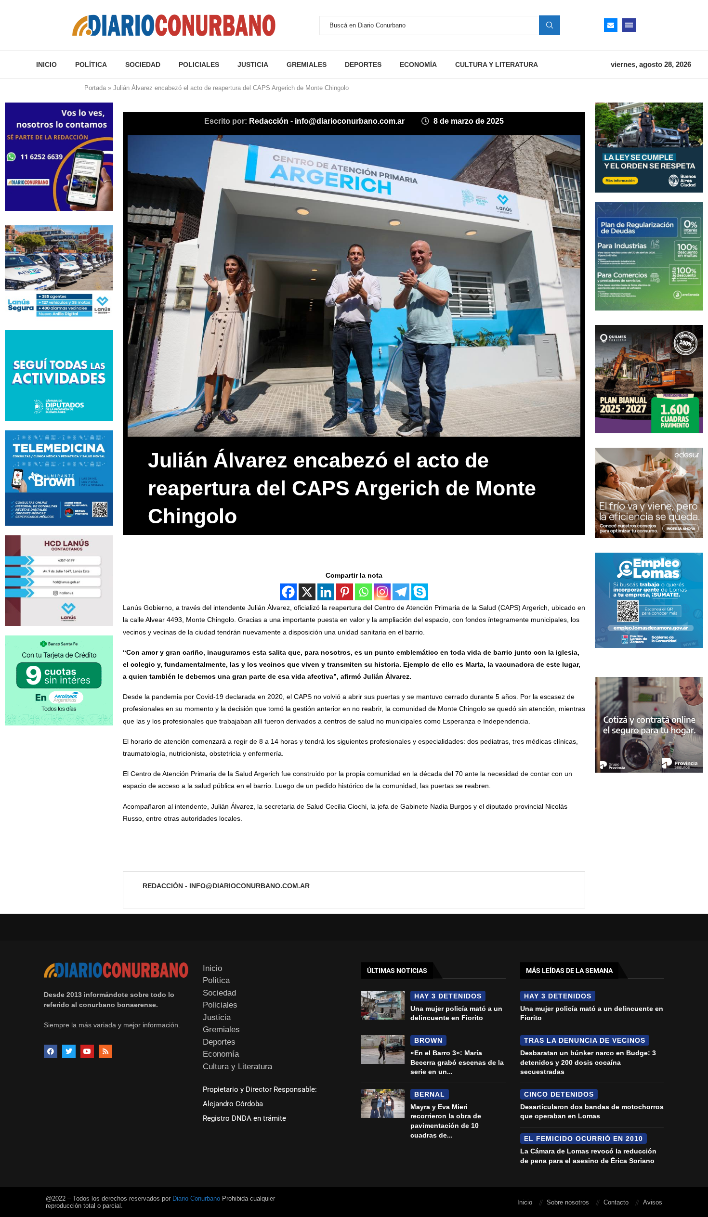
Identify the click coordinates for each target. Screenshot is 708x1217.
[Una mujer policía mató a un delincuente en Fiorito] (383, 1005)
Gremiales (307, 64)
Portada (95, 87)
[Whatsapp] (363, 591)
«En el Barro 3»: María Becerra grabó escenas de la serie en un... (457, 1062)
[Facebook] (288, 591)
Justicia (252, 64)
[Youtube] (87, 1051)
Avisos (652, 1202)
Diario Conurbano (196, 1198)
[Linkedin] (325, 591)
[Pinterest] (344, 591)
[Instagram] (382, 591)
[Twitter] (69, 1051)
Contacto (616, 1202)
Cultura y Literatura (496, 64)
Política (91, 64)
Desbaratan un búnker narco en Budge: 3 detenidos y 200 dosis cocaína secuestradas (588, 1062)
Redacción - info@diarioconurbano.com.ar (327, 121)
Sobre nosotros (568, 1202)
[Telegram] (401, 591)
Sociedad (142, 64)
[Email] (610, 25)
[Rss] (105, 1051)
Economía (418, 64)
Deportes (363, 64)
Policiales (199, 64)
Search (549, 25)
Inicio (46, 64)
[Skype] (419, 591)
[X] (307, 591)
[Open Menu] (629, 25)
